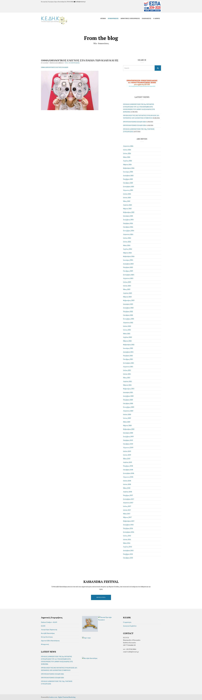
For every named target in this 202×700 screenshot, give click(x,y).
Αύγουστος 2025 (128, 190)
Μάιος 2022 (126, 333)
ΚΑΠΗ (43, 626)
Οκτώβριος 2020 (128, 403)
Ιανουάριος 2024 (128, 260)
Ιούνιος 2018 (127, 484)
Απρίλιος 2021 (127, 381)
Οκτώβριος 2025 (128, 183)
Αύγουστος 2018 (128, 477)
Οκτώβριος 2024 (128, 227)
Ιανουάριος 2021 (128, 392)
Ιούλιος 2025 (127, 194)
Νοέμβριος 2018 (128, 466)
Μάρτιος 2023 (127, 297)
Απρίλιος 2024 (127, 249)
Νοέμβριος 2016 (128, 528)
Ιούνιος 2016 (127, 539)
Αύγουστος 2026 (128, 146)
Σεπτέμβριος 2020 (128, 407)
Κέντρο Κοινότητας (47, 637)
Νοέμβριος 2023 (128, 267)
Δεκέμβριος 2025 (128, 175)
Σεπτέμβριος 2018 (128, 473)
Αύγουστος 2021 (128, 367)
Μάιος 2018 (126, 488)
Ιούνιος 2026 (127, 153)
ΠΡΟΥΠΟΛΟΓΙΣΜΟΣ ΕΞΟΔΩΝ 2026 (134, 125)
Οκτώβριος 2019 (128, 444)
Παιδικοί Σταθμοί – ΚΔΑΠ (49, 622)
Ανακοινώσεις (113, 18)
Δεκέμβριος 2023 (128, 264)
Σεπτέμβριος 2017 (128, 499)
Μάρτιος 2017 (127, 517)
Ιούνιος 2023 (127, 286)
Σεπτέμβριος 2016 (128, 532)
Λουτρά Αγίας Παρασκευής (49, 630)
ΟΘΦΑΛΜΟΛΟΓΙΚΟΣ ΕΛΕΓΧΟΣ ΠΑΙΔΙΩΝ (54, 67)
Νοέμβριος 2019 (128, 440)
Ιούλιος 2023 (127, 282)
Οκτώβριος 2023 (128, 271)
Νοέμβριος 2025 (128, 179)
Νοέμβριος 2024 (128, 223)
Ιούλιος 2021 (127, 370)
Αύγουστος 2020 (128, 411)
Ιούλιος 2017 (127, 506)
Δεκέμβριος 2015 (128, 550)
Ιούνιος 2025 (127, 198)
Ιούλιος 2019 (127, 451)
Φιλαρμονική (45, 644)
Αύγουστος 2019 (128, 448)
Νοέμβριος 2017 (128, 495)
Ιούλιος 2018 (127, 481)
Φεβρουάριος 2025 (128, 212)
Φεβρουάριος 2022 (128, 345)
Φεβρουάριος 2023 (128, 300)
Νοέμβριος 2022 (128, 311)
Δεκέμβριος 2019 (128, 436)
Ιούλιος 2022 (127, 326)
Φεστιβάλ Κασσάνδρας (48, 633)
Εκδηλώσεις (146, 18)
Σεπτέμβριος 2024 (128, 231)
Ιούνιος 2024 (127, 242)
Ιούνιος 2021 (127, 374)
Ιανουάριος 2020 (128, 433)
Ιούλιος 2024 (127, 238)
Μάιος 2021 (126, 378)
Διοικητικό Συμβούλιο (129, 626)
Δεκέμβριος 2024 (128, 220)
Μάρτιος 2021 (127, 385)
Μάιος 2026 (126, 157)
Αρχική (103, 18)
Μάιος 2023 (126, 289)
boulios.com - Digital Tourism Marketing (62, 697)
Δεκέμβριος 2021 (128, 352)
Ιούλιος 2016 (127, 536)
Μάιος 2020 (126, 422)
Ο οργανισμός (127, 622)
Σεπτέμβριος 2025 (128, 186)
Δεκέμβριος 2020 (128, 396)
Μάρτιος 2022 (127, 341)
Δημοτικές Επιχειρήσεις (130, 18)
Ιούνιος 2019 (127, 455)
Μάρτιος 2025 (127, 209)
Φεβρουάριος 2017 (128, 521)
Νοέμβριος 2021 (128, 356)
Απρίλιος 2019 (127, 462)
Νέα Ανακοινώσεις (72, 63)
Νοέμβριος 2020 (128, 400)
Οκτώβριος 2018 (128, 470)
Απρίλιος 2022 (127, 337)
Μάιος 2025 (126, 201)
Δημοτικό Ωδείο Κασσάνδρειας (50, 641)
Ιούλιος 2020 (127, 414)
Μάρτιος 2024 (127, 253)
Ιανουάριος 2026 (128, 172)
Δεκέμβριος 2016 (128, 525)
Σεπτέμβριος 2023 (128, 275)
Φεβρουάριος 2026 (128, 168)
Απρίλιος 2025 (127, 205)
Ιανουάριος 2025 (128, 216)
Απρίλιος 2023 (127, 293)
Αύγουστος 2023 (128, 278)
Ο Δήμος (156, 18)
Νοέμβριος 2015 (128, 554)
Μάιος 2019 (126, 459)
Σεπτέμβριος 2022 (128, 319)
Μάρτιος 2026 (127, 164)
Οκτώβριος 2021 (128, 359)
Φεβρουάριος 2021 (128, 389)
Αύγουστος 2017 (128, 503)
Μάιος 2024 (126, 245)
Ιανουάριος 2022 (128, 348)
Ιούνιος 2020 (127, 418)
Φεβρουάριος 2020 (128, 429)
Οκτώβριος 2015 (128, 558)
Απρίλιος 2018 (127, 492)
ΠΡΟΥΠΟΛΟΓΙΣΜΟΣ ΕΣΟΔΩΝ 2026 (134, 122)
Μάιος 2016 (126, 543)
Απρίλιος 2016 (127, 547)
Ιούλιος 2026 (127, 150)
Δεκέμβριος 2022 (128, 308)
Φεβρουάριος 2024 (128, 256)
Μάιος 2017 (126, 514)
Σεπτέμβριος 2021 (128, 363)
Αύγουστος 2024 (128, 234)
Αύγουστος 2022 (128, 322)
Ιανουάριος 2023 (128, 304)
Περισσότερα (101, 597)
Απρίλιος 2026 (127, 161)
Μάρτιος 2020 (127, 425)
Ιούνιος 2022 (127, 330)
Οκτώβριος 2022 (128, 315)
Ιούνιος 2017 (127, 510)
